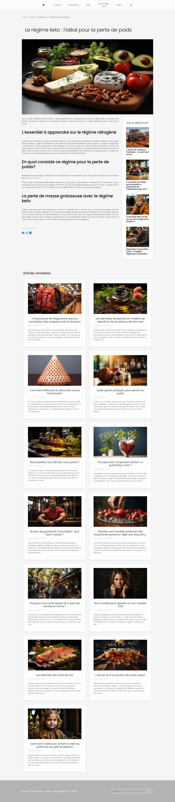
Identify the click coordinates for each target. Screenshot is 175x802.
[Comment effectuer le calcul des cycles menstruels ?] (54, 370)
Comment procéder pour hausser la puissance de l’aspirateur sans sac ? (137, 185)
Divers (119, 5)
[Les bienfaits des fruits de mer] (54, 655)
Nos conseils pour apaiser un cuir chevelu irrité (120, 604)
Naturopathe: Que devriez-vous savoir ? (54, 462)
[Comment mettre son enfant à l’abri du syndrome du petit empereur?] (54, 723)
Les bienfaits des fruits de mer (55, 675)
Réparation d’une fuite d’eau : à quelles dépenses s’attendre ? (137, 251)
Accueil (24, 17)
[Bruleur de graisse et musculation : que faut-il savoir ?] (54, 511)
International (73, 5)
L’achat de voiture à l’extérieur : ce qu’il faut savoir (137, 152)
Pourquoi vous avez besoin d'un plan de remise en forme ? (55, 604)
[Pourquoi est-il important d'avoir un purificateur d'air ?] (120, 442)
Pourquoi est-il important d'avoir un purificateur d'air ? (120, 463)
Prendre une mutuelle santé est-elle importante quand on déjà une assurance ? (120, 534)
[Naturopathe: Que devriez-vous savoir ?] (54, 442)
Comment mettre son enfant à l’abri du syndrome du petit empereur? (54, 745)
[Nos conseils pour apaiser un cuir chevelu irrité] (120, 583)
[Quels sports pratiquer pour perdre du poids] (120, 370)
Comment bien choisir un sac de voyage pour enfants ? (137, 219)
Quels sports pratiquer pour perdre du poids (120, 392)
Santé (88, 5)
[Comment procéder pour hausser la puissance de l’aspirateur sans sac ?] (137, 169)
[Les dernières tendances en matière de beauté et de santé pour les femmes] (120, 298)
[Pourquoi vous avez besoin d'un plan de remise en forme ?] (54, 583)
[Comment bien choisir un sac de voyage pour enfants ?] (137, 204)
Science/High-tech (103, 4)
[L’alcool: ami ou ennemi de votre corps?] (120, 655)
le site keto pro (33, 178)
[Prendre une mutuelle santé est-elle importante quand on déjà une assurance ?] (120, 511)
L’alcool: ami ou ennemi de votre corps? (120, 675)
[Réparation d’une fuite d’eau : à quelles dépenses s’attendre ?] (137, 236)
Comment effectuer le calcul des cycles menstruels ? (55, 392)
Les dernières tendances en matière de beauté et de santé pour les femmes (120, 320)
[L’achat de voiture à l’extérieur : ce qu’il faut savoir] (137, 137)
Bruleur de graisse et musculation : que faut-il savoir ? (54, 533)
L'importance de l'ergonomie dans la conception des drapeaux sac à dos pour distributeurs (55, 321)
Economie (57, 5)
